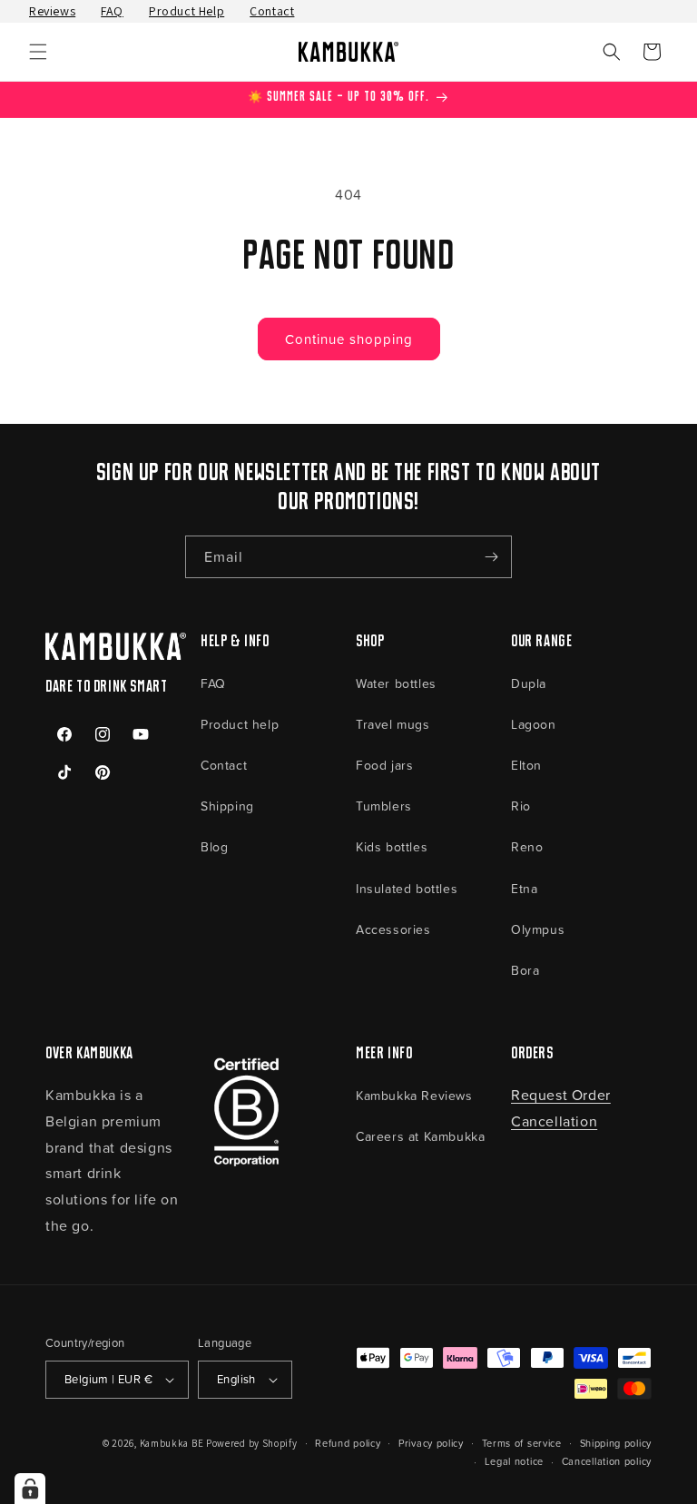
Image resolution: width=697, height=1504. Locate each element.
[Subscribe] (491, 557)
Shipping (227, 805)
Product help (240, 723)
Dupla (528, 683)
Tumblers (384, 805)
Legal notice (514, 1461)
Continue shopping (349, 339)
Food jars (384, 764)
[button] (38, 52)
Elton (526, 764)
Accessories (393, 929)
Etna (524, 888)
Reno (527, 846)
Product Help (186, 11)
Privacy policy (431, 1443)
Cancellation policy (607, 1461)
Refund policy (347, 1443)
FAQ (112, 11)
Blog (214, 846)
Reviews (52, 11)
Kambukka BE (172, 1443)
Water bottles (396, 683)
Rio (521, 805)
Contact (272, 11)
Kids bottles (391, 846)
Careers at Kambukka (420, 1136)
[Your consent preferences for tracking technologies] (30, 1488)
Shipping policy (616, 1443)
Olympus (537, 929)
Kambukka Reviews (414, 1095)
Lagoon (533, 723)
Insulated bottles (406, 888)
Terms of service (522, 1443)
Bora (525, 969)
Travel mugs (393, 723)
